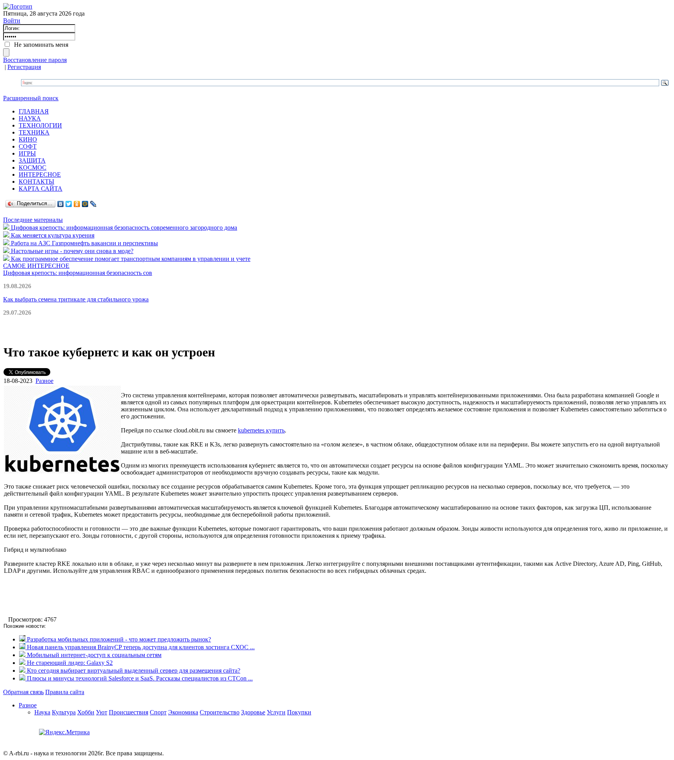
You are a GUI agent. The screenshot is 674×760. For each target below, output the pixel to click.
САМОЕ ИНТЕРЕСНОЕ (36, 265)
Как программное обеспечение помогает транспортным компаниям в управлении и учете (129, 258)
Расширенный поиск (31, 98)
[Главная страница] (17, 6)
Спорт (158, 712)
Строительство (219, 712)
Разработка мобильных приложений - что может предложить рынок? (118, 639)
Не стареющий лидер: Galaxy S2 (69, 662)
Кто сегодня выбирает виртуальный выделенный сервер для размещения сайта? (132, 670)
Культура (64, 712)
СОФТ (28, 146)
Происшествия (128, 712)
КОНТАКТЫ (36, 181)
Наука (42, 712)
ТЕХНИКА (34, 132)
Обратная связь (23, 692)
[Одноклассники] (77, 204)
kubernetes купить (261, 430)
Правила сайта (64, 692)
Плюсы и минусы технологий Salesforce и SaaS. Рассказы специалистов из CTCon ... (139, 678)
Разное (44, 380)
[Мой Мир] (85, 204)
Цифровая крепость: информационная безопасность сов (77, 272)
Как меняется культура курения (51, 235)
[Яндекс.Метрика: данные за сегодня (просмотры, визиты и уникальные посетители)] (64, 732)
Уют (101, 712)
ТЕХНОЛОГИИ (40, 125)
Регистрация (24, 67)
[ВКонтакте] (61, 204)
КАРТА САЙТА (40, 188)
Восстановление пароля (35, 60)
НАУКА (30, 118)
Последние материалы (33, 219)
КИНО (28, 139)
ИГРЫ (27, 153)
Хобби (85, 712)
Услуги (276, 712)
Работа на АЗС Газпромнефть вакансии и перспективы (83, 243)
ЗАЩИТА (32, 160)
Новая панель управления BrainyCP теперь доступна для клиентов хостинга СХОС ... (140, 647)
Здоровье (253, 712)
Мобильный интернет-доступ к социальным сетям (93, 655)
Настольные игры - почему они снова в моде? (71, 251)
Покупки (299, 712)
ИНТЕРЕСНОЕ (40, 174)
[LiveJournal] (93, 204)
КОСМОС (32, 167)
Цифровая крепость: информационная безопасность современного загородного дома (123, 227)
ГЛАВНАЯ (34, 111)
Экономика (183, 712)
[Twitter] (69, 204)
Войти (11, 20)
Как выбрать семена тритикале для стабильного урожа (76, 299)
